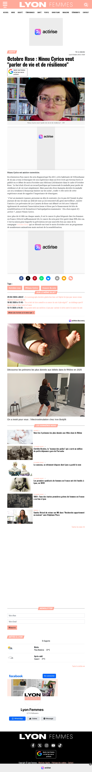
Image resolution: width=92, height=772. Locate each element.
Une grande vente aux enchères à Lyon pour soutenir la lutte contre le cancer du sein (53, 307)
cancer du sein (49, 288)
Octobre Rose (23, 224)
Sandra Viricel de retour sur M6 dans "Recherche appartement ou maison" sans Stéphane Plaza (59, 513)
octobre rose (15, 288)
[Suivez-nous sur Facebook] (32, 697)
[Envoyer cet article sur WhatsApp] (41, 278)
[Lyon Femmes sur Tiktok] (59, 747)
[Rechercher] (85, 5)
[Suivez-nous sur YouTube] (53, 747)
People (46, 12)
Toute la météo (77, 666)
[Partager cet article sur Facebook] (21, 278)
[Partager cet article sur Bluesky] (48, 278)
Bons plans (56, 12)
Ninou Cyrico (32, 288)
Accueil (5, 12)
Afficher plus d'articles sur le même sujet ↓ (21, 312)
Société (36, 430)
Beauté (20, 12)
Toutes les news (77, 527)
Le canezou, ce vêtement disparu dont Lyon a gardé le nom (57, 464)
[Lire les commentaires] (70, 278)
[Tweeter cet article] (28, 278)
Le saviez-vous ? (39, 446)
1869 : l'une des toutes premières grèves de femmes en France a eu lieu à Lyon (59, 497)
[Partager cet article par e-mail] (64, 278)
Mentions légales (44, 762)
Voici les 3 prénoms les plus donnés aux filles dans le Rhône (58, 432)
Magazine (66, 12)
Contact (86, 12)
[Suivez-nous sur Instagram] (46, 747)
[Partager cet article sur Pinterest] (35, 278)
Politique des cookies (59, 762)
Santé (39, 12)
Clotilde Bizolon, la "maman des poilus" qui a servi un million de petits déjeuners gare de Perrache (58, 449)
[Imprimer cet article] (57, 278)
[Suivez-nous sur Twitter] (39, 747)
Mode (13, 12)
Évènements (76, 12)
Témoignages (29, 12)
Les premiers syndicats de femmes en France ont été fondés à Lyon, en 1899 (59, 481)
